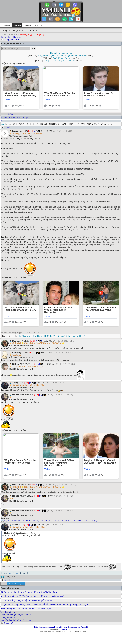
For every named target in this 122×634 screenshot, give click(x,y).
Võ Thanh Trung (66, 629)
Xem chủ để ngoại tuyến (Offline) (16, 614)
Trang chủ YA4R (12, 39)
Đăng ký (17, 37)
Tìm (33, 48)
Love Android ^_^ (76, 336)
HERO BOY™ (50, 336)
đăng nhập (14, 573)
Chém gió (24, 117)
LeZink (22, 336)
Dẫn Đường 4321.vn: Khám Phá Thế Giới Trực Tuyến (26, 608)
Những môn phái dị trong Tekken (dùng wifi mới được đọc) (29, 592)
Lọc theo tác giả (7, 612)
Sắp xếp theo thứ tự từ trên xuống (16, 620)
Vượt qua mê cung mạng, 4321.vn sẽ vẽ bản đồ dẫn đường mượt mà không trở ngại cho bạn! (44, 604)
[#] (34, 131)
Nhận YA (38, 25)
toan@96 (62, 336)
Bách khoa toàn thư (62, 58)
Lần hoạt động (7, 114)
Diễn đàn (5, 117)
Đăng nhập (6, 37)
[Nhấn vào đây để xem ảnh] (61, 520)
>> (8, 127)
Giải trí (14, 117)
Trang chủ (6, 25)
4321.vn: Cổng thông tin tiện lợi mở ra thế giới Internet (26, 600)
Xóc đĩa (28, 25)
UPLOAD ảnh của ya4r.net (61, 53)
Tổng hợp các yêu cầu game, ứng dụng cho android (62, 55)
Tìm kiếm (4, 121)
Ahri (29, 336)
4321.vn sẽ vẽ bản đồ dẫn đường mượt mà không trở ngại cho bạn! (32, 596)
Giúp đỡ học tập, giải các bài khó (60, 60)
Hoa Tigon (37, 336)
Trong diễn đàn (8, 617)
